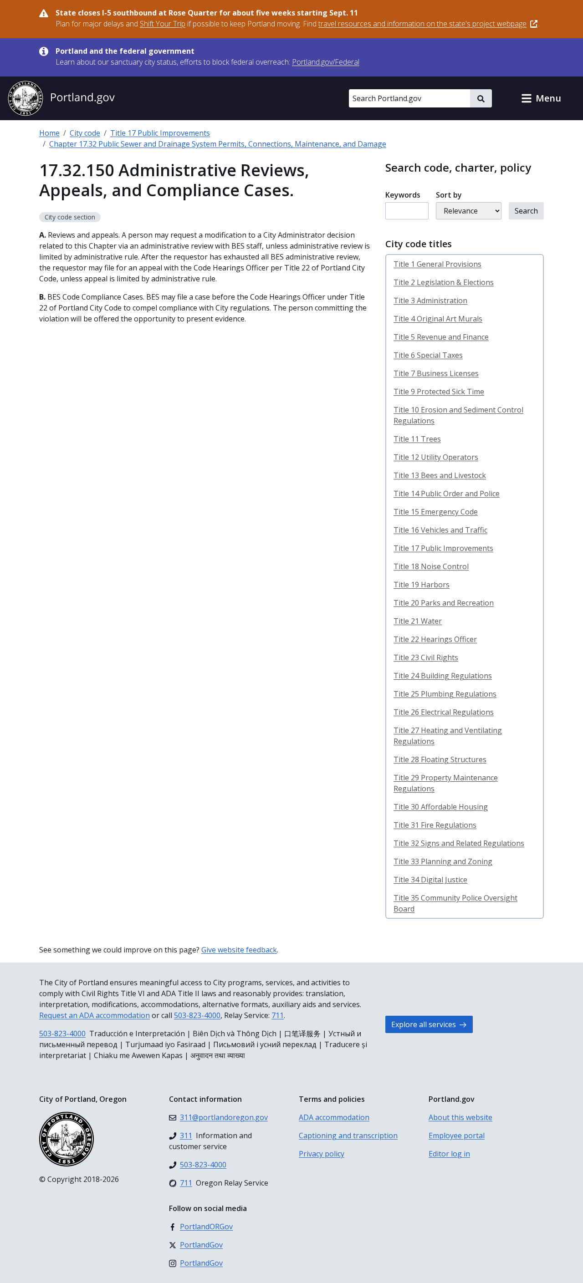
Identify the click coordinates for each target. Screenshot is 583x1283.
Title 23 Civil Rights (426, 657)
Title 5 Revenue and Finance (441, 337)
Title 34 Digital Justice (430, 880)
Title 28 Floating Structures (440, 759)
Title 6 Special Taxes (428, 355)
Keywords (402, 195)
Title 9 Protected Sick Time (439, 392)
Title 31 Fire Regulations (435, 825)
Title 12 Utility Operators (436, 457)
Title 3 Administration (430, 300)
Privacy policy (321, 1154)
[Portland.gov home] (61, 98)
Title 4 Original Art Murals (438, 319)
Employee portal (457, 1135)
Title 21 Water (418, 621)
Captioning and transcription (348, 1135)
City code (85, 133)
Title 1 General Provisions (437, 264)
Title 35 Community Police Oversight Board (455, 903)
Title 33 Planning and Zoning (443, 861)
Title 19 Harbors (422, 585)
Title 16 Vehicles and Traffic (440, 530)
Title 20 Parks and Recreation (444, 603)
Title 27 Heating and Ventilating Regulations (448, 735)
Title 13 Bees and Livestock (440, 475)
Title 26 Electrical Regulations (444, 712)
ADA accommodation (334, 1117)
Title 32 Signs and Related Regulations (459, 843)
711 (277, 1015)
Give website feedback (239, 950)
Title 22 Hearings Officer (435, 639)
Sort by (449, 195)
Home (49, 133)
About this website (460, 1117)
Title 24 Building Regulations (443, 676)
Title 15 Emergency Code (436, 512)
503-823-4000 (197, 1015)
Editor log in (449, 1154)
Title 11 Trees (417, 439)
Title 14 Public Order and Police (447, 494)
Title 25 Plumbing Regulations (445, 694)
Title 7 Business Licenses (436, 373)
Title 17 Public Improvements (160, 133)
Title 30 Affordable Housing (441, 807)
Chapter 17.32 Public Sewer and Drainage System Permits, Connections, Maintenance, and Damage (217, 144)
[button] (541, 98)
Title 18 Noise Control (431, 566)
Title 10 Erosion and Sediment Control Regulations (458, 415)
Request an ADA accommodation (94, 1015)
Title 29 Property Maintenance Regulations (446, 783)
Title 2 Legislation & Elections (444, 282)
